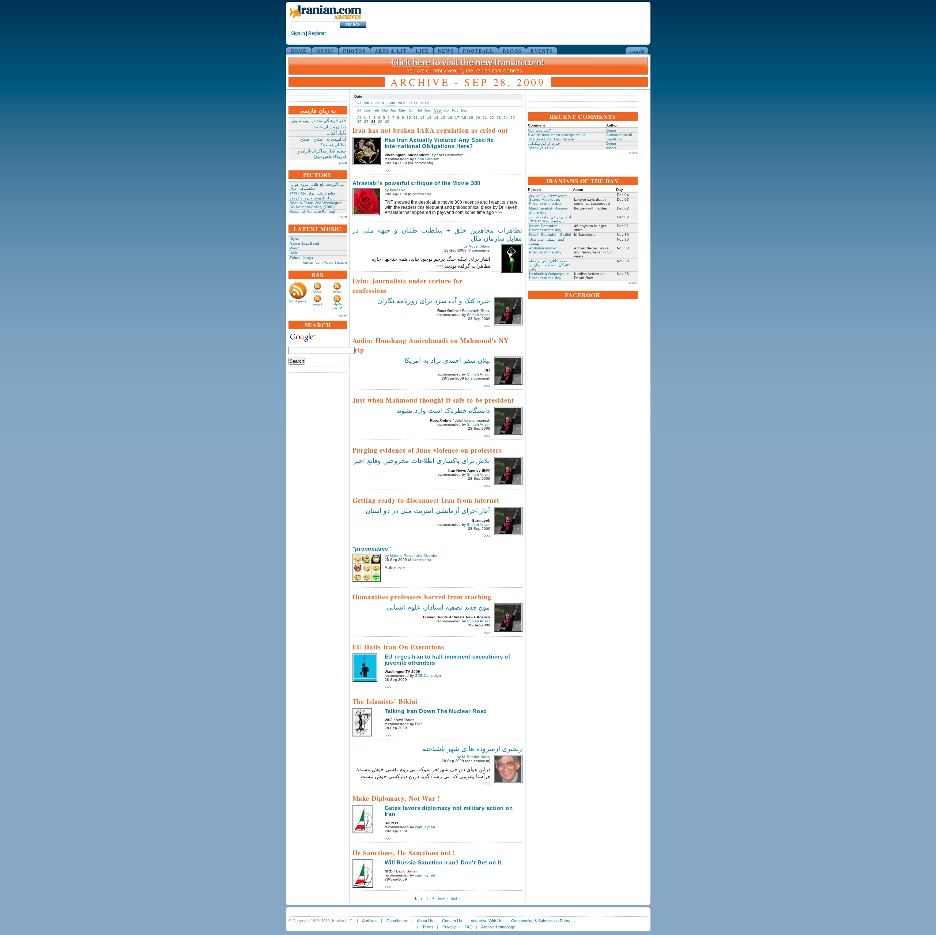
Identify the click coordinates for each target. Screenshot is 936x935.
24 (505, 118)
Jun (411, 110)
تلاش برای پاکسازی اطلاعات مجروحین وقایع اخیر (422, 460)
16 (450, 118)
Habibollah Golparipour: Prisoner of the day (549, 276)
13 (429, 118)
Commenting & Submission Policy (540, 921)
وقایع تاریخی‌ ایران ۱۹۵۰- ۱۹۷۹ (313, 193)
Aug (427, 110)
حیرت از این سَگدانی (544, 144)
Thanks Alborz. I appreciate (551, 139)
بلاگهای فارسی (337, 305)
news (337, 291)
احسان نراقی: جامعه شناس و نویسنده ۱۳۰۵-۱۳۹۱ (550, 219)
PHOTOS (354, 50)
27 (366, 122)
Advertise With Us (486, 921)
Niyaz (294, 239)
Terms (428, 927)
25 (512, 118)
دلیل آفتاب (336, 133)
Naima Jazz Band (304, 243)
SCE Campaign (428, 676)
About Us (425, 921)
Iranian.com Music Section (325, 262)
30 (387, 122)
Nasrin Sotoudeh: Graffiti (550, 235)
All (359, 103)
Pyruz (294, 248)
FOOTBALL (478, 50)
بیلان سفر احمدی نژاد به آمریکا (447, 360)
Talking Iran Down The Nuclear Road (436, 711)
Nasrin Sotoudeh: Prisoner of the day (545, 228)
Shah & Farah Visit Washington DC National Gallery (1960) (316, 205)
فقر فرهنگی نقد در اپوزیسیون (319, 120)
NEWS (446, 50)
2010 (402, 103)
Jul (419, 110)
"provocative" (371, 549)
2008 (379, 103)
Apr (393, 110)
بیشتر (342, 162)
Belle (294, 253)
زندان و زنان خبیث (329, 126)
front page (298, 301)
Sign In (298, 33)
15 (443, 118)
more (343, 216)
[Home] (325, 19)
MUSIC (325, 50)
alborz (611, 148)
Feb (376, 110)
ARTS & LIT (391, 50)
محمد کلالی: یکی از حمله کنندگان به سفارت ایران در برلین (549, 265)
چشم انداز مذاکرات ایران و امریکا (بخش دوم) (322, 153)
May (402, 110)
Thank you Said (541, 148)
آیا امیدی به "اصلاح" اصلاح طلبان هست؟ (323, 142)
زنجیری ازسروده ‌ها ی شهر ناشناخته (472, 749)
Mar (385, 110)
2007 (368, 103)
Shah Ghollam (427, 159)
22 (492, 118)
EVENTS (541, 50)
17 (457, 118)
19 (471, 118)
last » (455, 898)
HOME (298, 50)
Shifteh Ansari (478, 315)
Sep (437, 110)
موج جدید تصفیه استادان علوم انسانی (438, 607)
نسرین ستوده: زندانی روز (549, 195)
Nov (455, 110)
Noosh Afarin (479, 246)
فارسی (637, 50)
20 (478, 118)
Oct (446, 110)
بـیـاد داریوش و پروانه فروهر (311, 198)
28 (373, 122)
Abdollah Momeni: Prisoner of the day (545, 250)
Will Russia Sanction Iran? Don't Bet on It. (444, 862)
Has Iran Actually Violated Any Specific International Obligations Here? (439, 143)
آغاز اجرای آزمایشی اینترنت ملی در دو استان (428, 510)
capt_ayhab (425, 827)
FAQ (469, 927)
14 (436, 118)
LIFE (422, 50)
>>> (388, 171)
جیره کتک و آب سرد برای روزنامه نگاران (433, 301)
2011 (413, 103)
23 (499, 118)
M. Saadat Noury (476, 757)
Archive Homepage (498, 927)
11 (416, 118)
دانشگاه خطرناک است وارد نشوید (443, 410)
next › (443, 898)
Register (317, 33)
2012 (424, 103)
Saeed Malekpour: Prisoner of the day (545, 201)
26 (359, 122)
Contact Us (452, 921)
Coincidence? (539, 130)
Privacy (449, 927)
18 (464, 118)
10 (409, 118)
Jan (367, 110)
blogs (317, 291)
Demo (611, 130)
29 (380, 122)
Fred (419, 724)
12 (422, 118)
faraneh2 (397, 190)
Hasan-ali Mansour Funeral (312, 212)
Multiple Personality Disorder (413, 556)
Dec (464, 110)
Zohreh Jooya (301, 258)
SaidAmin (614, 139)
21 (485, 118)
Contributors (397, 921)
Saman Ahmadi (619, 135)
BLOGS (512, 50)
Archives (370, 921)
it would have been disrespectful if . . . (560, 135)
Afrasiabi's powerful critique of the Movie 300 (416, 183)
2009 (390, 103)
